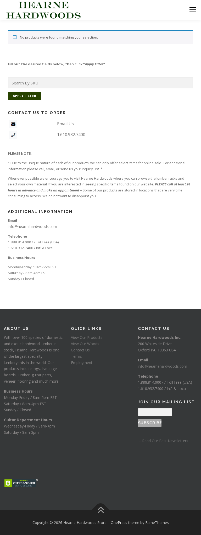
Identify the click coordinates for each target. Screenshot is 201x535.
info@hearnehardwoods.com (32, 226)
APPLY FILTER (24, 96)
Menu (192, 9)
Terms (76, 356)
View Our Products (86, 337)
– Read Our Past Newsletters (163, 440)
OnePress (119, 522)
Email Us (65, 124)
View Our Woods (85, 343)
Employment (81, 362)
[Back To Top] (100, 510)
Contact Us (80, 349)
